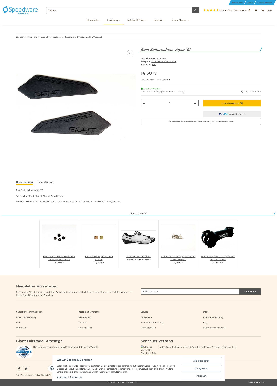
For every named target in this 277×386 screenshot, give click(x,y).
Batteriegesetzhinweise (214, 327)
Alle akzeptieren (201, 361)
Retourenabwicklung (213, 317)
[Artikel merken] (130, 53)
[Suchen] (195, 10)
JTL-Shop (262, 382)
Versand (166, 79)
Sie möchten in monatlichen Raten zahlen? (200, 121)
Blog (205, 322)
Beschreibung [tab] (24, 182)
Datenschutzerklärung (66, 292)
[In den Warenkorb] (18, 46)
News (250, 2)
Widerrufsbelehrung (26, 317)
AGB (18, 322)
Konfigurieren (201, 368)
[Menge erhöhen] (195, 103)
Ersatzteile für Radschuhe (163, 61)
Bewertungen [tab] (46, 182)
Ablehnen (201, 376)
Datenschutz (76, 377)
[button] (249, 10)
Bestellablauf (84, 317)
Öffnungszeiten (148, 327)
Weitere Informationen (222, 121)
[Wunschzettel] (256, 10)
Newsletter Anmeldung (152, 322)
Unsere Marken (265, 2)
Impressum (21, 327)
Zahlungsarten (85, 327)
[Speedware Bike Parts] (20, 10)
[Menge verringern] (144, 103)
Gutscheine (146, 317)
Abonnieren (250, 291)
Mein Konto (237, 2)
